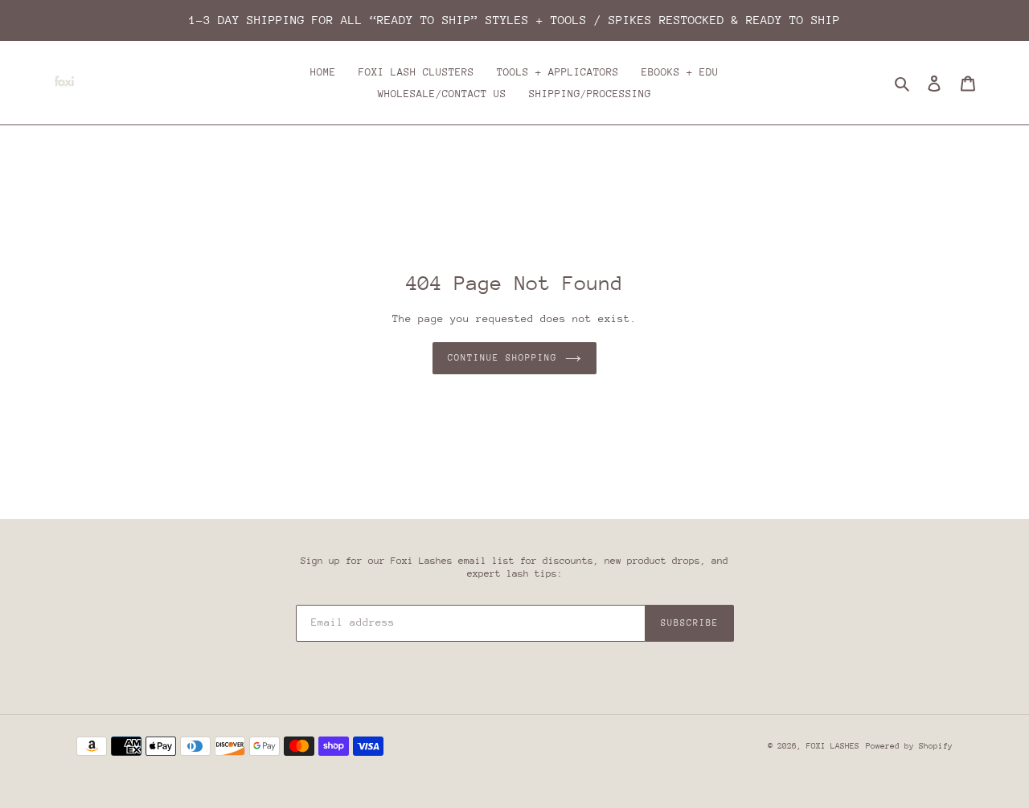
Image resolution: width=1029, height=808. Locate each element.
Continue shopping (502, 358)
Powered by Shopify (909, 746)
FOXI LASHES (832, 746)
